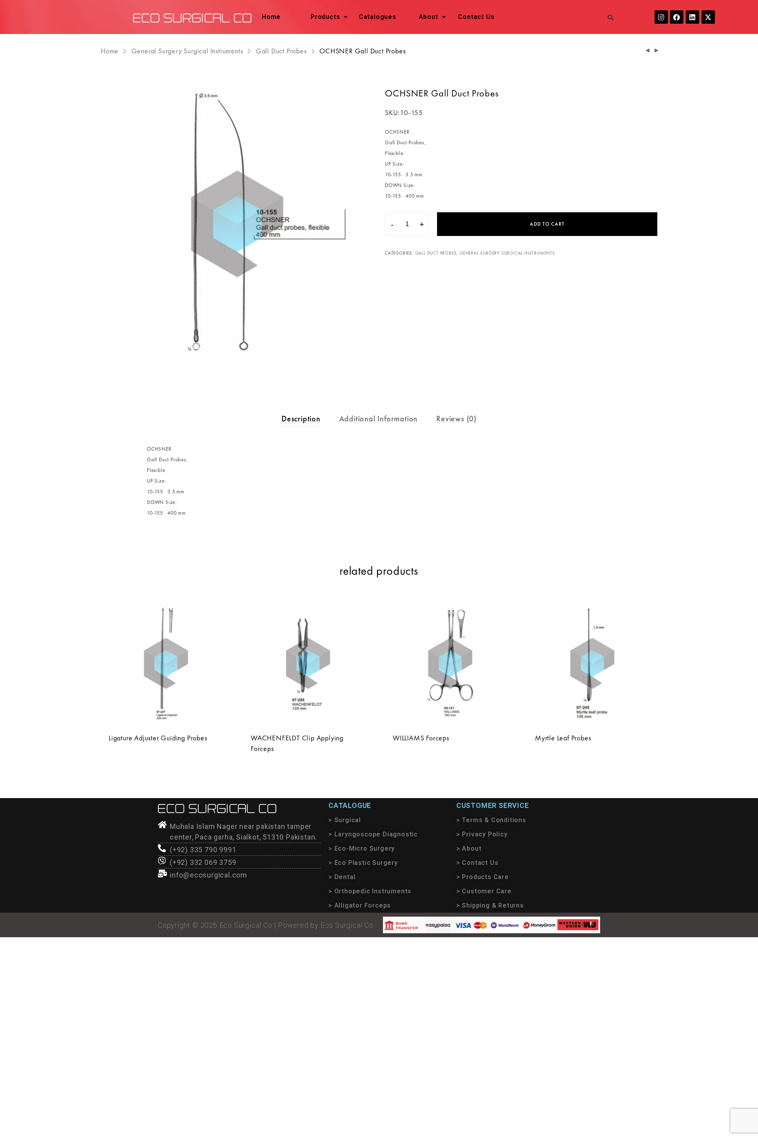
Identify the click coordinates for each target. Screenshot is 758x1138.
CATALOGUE (349, 805)
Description (301, 418)
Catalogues (377, 17)
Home (271, 17)
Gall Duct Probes (281, 50)
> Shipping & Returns (490, 905)
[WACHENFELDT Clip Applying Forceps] (308, 663)
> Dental (341, 877)
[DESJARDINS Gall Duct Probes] (656, 51)
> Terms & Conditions (491, 820)
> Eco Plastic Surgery (363, 862)
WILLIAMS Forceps (421, 737)
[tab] (301, 418)
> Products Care (482, 877)
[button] (329, 17)
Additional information (378, 418)
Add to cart (547, 224)
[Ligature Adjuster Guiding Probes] (166, 663)
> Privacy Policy (482, 834)
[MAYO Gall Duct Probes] (647, 51)
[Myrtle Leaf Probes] (592, 663)
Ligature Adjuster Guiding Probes (158, 737)
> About (469, 848)
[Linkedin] (692, 17)
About (428, 17)
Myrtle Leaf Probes (563, 737)
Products (325, 17)
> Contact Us (477, 862)
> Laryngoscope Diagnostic (373, 834)
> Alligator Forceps (359, 905)
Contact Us (476, 17)
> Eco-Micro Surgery (361, 848)
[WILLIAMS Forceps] (450, 663)
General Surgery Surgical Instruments (187, 50)
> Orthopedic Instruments (369, 891)
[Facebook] (676, 17)
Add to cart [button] (126, 754)
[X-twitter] (708, 17)
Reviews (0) (456, 418)
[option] (237, 223)
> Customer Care (484, 891)
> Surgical (344, 820)
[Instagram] (661, 17)
